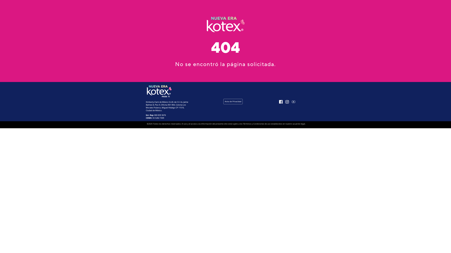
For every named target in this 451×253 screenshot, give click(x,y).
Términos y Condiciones (253, 124)
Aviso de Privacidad (233, 101)
